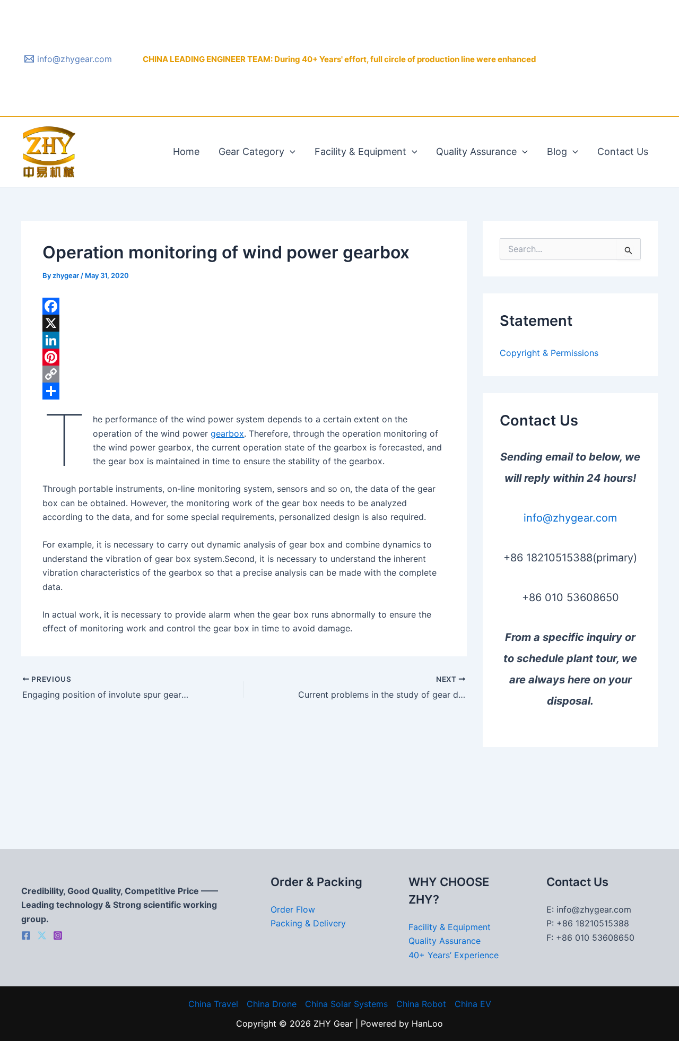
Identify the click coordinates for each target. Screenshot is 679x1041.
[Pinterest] (244, 357)
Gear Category (251, 151)
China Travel (213, 1004)
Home (186, 151)
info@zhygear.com (570, 517)
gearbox (227, 433)
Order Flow (293, 909)
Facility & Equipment (360, 151)
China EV (473, 1004)
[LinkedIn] (244, 340)
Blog (557, 151)
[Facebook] (244, 306)
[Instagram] (58, 935)
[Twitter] (42, 935)
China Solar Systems (346, 1004)
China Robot (421, 1004)
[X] (244, 323)
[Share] (244, 391)
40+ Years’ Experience (453, 955)
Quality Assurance (476, 151)
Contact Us (622, 151)
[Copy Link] (244, 374)
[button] (289, 151)
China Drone (272, 1004)
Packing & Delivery (308, 923)
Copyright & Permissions (549, 353)
